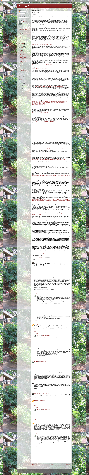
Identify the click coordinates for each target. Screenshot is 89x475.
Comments (21, 13)
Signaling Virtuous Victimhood (23, 58)
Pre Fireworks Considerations (23, 70)
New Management (23, 62)
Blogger (50, 471)
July (21, 50)
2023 (20, 37)
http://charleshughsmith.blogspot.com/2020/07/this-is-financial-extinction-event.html (47, 64)
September (22, 47)
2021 (20, 40)
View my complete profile (22, 29)
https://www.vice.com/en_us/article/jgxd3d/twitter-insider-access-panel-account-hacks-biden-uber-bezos (51, 200)
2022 (20, 39)
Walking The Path (23, 59)
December (22, 43)
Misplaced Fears (23, 54)
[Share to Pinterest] (48, 257)
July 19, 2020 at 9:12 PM (43, 361)
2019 (20, 85)
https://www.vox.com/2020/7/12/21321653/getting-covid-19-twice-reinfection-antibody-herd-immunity (50, 148)
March (21, 80)
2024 (20, 36)
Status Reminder (23, 61)
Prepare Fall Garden (23, 73)
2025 (20, 34)
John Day (38, 335)
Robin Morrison (37, 262)
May (21, 77)
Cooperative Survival (23, 53)
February (22, 82)
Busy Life (21, 65)
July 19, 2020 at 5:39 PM (40, 324)
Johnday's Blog (25, 6)
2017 (20, 88)
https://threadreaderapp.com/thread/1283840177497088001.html (43, 121)
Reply (36, 320)
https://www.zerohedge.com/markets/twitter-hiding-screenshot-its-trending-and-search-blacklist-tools (50, 199)
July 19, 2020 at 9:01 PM (46, 335)
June (21, 76)
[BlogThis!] (46, 257)
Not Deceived (22, 51)
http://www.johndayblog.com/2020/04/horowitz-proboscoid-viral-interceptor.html (48, 86)
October (21, 46)
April (21, 79)
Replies (37, 293)
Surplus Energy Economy (24, 71)
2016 (20, 89)
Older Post (68, 464)
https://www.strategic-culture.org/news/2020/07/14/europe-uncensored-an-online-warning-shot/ (49, 253)
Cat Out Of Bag (22, 64)
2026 (20, 33)
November (22, 44)
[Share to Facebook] (48, 257)
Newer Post (34, 464)
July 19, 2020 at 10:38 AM (44, 262)
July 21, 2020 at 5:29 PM (46, 409)
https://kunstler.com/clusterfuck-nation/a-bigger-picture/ (42, 44)
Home (51, 464)
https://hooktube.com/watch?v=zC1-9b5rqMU (40, 112)
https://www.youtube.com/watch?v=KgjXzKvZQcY (41, 68)
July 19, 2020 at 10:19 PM (40, 400)
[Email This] (45, 257)
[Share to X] (47, 257)
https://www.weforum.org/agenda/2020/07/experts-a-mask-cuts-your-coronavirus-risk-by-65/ (48, 159)
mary (35, 324)
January (21, 83)
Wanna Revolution (23, 74)
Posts (21, 11)
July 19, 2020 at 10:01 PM (44, 393)
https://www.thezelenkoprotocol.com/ (38, 104)
